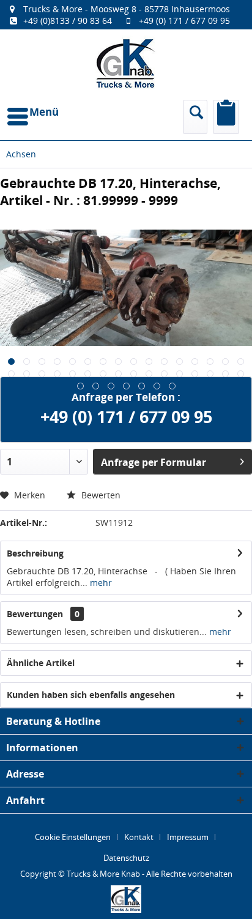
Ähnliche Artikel (41, 663)
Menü (44, 112)
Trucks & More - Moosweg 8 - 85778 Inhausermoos (126, 9)
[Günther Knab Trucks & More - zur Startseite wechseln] (126, 63)
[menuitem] (126, 14)
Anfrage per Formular (153, 462)
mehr (99, 582)
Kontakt (139, 836)
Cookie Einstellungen (73, 836)
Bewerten (99, 495)
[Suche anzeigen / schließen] (195, 117)
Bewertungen (35, 614)
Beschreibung (35, 553)
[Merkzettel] (226, 117)
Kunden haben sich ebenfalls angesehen (91, 694)
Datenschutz (126, 857)
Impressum (188, 836)
